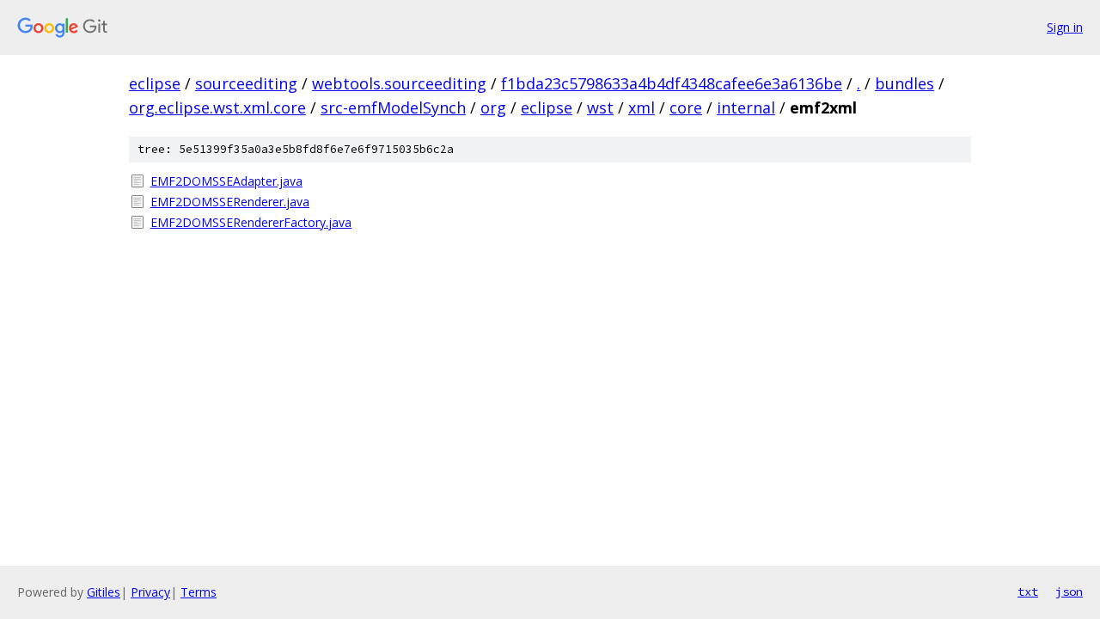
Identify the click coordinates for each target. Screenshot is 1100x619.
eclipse (154, 83)
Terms (198, 592)
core (685, 107)
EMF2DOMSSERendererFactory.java (250, 222)
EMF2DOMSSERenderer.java (229, 201)
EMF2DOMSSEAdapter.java (226, 181)
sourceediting (246, 83)
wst (600, 107)
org (493, 107)
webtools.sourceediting (399, 83)
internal (746, 107)
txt (1028, 591)
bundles (904, 83)
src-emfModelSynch (393, 107)
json (1069, 591)
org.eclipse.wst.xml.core (217, 107)
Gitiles (103, 592)
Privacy (150, 592)
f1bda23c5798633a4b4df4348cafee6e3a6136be (671, 83)
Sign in (1065, 27)
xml (641, 107)
